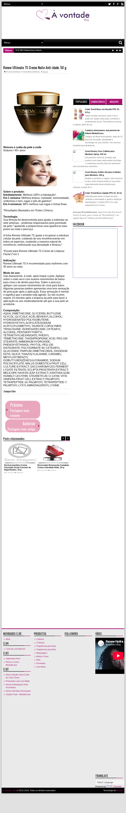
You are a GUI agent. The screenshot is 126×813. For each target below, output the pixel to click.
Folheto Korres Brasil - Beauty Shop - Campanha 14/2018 (47, 50)
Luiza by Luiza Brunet (15, 649)
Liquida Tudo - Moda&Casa (18, 694)
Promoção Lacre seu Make (18, 681)
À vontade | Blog (9, 790)
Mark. (8, 639)
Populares (81, 102)
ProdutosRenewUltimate (30, 72)
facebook (114, 4)
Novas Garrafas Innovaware (18, 691)
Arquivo (114, 102)
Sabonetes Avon (13, 658)
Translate (117, 786)
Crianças (40, 642)
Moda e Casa (42, 656)
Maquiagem (41, 653)
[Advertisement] (63, 29)
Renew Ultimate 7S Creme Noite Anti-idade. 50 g (34, 67)
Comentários (98, 102)
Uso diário (41, 667)
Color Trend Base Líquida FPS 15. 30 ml (103, 193)
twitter (109, 4)
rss (122, 4)
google (118, 4)
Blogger (120, 790)
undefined (19, 472)
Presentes (40, 663)
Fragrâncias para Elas (46, 646)
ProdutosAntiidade (13, 72)
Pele (38, 660)
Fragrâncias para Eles (46, 649)
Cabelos (40, 639)
